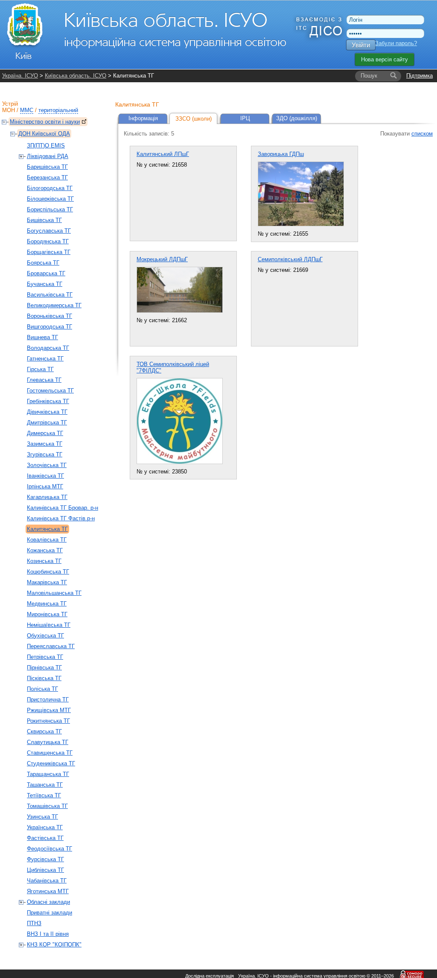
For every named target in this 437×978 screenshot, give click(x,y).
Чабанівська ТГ (47, 880)
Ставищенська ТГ (50, 753)
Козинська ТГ (44, 561)
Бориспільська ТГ (50, 209)
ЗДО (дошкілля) (296, 118)
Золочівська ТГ (47, 465)
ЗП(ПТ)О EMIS (46, 145)
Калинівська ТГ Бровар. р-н (62, 508)
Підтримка (419, 75)
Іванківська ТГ (45, 476)
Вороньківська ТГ (49, 316)
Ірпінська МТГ (45, 486)
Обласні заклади (48, 902)
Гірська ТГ (40, 369)
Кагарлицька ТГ (47, 497)
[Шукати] (393, 76)
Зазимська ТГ (44, 444)
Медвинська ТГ (47, 603)
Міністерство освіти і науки (45, 121)
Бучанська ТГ (44, 284)
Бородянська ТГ (48, 241)
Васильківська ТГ (50, 294)
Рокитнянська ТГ (48, 721)
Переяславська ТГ (51, 646)
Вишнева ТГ (42, 337)
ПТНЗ (34, 923)
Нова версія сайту (384, 59)
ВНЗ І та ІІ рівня (48, 934)
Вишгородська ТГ (49, 326)
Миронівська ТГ (47, 614)
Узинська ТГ (42, 817)
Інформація (143, 118)
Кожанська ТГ (45, 550)
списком (422, 133)
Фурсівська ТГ (45, 859)
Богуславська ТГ (49, 231)
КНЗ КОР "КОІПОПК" (54, 944)
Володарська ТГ (48, 348)
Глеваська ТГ (44, 380)
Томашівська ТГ (47, 806)
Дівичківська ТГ (47, 412)
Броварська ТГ (46, 273)
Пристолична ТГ (48, 699)
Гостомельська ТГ (50, 390)
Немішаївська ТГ (48, 625)
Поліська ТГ (42, 689)
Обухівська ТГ (45, 635)
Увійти (361, 45)
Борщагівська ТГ (48, 252)
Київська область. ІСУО (75, 75)
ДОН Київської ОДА (44, 133)
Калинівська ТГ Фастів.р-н (61, 518)
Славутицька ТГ (47, 742)
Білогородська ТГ (50, 188)
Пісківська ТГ (44, 678)
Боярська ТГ (43, 263)
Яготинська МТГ (48, 891)
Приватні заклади (49, 912)
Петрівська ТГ (45, 657)
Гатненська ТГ (45, 358)
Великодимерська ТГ (54, 305)
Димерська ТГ (45, 433)
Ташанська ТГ (45, 785)
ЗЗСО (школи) (193, 118)
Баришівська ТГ (47, 167)
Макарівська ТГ (47, 582)
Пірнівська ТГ (44, 667)
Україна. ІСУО (20, 75)
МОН (8, 110)
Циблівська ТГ (45, 870)
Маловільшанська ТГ (54, 593)
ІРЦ (245, 118)
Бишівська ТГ (44, 220)
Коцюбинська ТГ (48, 571)
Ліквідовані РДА (47, 156)
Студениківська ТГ (51, 763)
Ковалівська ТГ (47, 540)
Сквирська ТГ (44, 731)
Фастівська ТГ (45, 838)
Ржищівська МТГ (49, 710)
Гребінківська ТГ (48, 401)
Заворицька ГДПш (281, 154)
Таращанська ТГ (48, 774)
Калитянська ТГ (47, 529)
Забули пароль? (396, 43)
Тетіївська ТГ (44, 795)
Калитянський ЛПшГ (163, 154)
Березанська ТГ (47, 177)
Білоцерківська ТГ (50, 199)
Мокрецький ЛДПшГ (162, 259)
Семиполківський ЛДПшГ (290, 259)
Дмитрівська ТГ (47, 422)
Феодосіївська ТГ (49, 848)
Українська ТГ (45, 827)
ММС (26, 110)
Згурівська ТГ (44, 454)
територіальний (58, 110)
